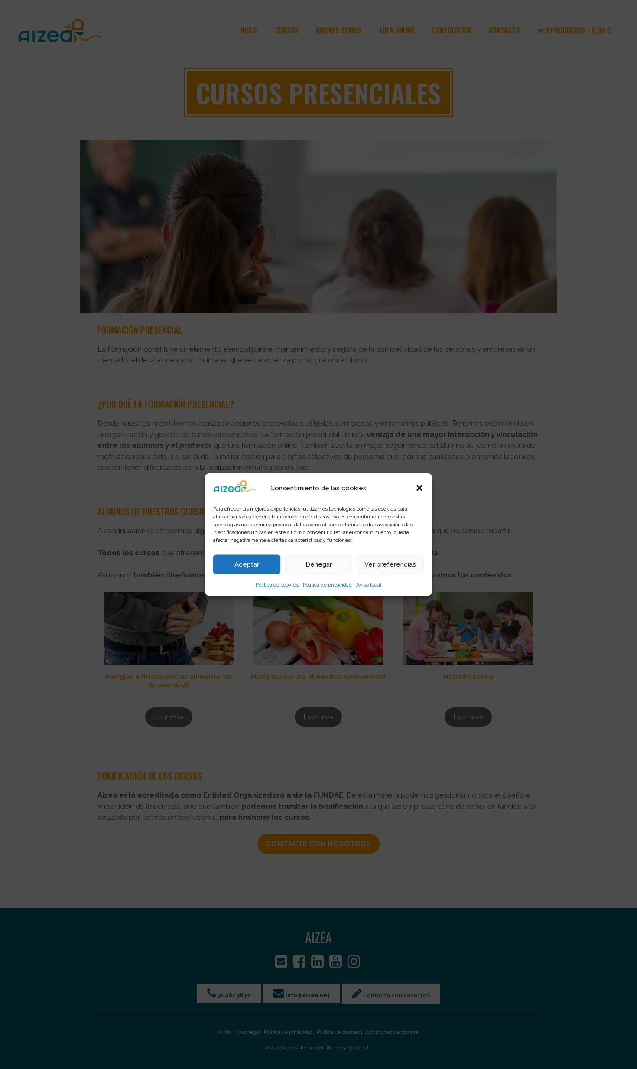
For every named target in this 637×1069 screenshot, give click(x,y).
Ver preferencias (390, 564)
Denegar (319, 564)
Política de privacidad (327, 584)
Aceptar (246, 564)
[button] (419, 487)
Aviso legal (368, 584)
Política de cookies (277, 584)
